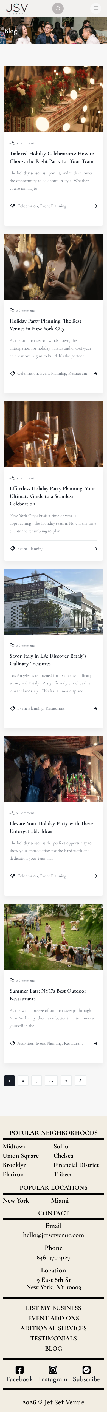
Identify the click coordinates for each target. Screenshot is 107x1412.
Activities (25, 1043)
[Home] (17, 8)
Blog (53, 1349)
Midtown (15, 1146)
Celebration (27, 206)
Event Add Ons (53, 1318)
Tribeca (63, 1174)
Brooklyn (15, 1165)
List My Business (53, 1308)
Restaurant (77, 373)
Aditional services (53, 1328)
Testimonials (53, 1338)
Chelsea (63, 1156)
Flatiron (13, 1174)
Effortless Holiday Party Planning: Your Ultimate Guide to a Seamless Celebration (52, 496)
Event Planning (53, 206)
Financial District (76, 1165)
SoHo (61, 1146)
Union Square (21, 1156)
